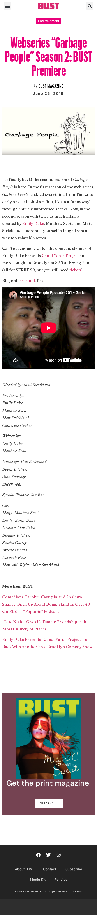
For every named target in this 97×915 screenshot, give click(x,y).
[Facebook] (38, 854)
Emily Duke (33, 223)
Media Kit (38, 879)
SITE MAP (77, 891)
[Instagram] (58, 854)
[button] (7, 6)
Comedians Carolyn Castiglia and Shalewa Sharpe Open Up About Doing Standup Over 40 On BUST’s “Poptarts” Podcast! (46, 604)
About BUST (24, 869)
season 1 (27, 280)
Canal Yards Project (60, 255)
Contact (49, 869)
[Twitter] (48, 854)
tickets (75, 269)
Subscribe (73, 869)
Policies (61, 879)
